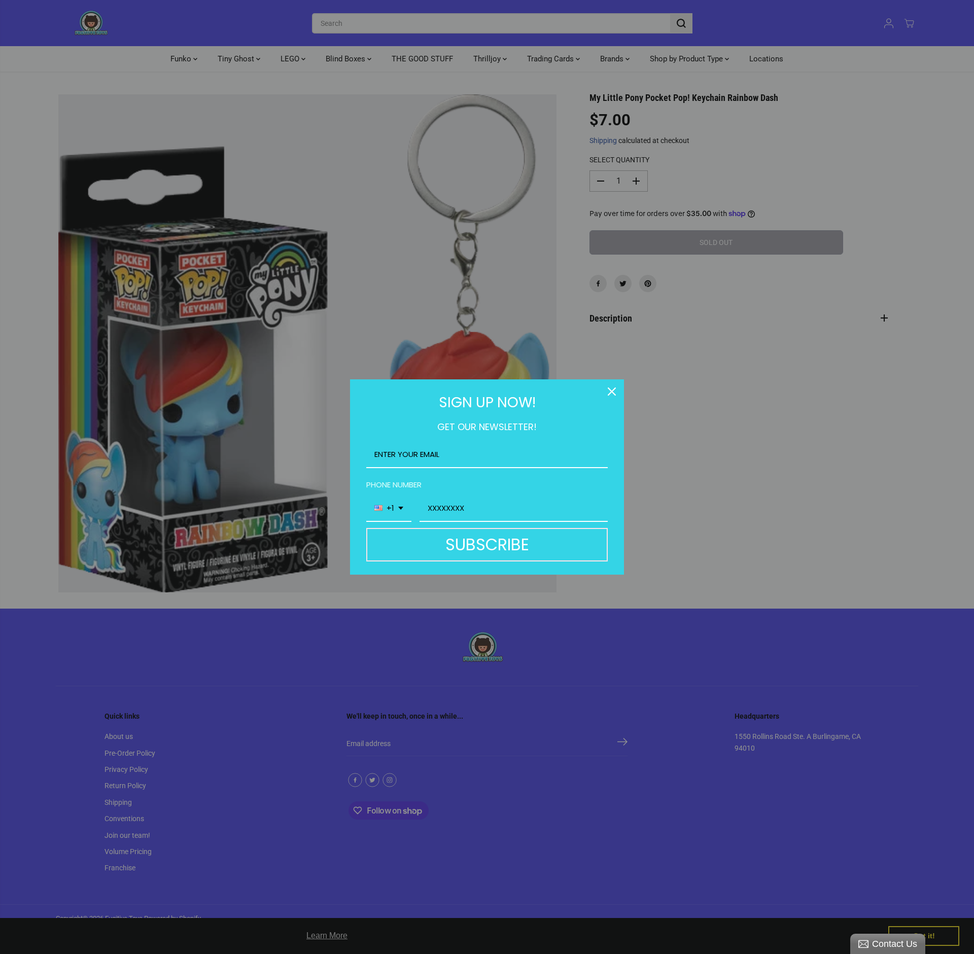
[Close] (612, 391)
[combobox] (388, 509)
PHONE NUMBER (394, 484)
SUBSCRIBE (487, 544)
